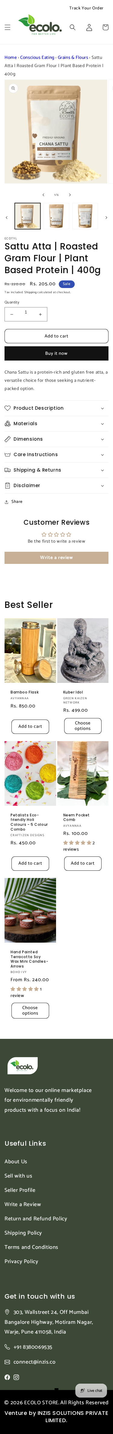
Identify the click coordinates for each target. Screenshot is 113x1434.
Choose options (83, 725)
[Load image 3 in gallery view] (85, 216)
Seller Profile (20, 1190)
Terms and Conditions (31, 1247)
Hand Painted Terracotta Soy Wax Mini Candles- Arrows (29, 959)
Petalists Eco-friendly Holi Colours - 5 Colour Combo (29, 822)
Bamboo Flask (25, 692)
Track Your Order (86, 8)
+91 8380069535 (33, 1347)
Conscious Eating (37, 57)
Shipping (30, 292)
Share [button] (17, 501)
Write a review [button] (56, 558)
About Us (16, 1161)
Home (11, 57)
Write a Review (23, 1204)
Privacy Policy (21, 1261)
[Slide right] (70, 195)
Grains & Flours (73, 57)
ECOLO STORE (41, 1402)
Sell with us (18, 1176)
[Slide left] (43, 195)
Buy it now (56, 353)
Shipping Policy (23, 1233)
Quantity (12, 303)
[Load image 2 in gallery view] (56, 216)
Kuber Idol (73, 692)
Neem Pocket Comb (76, 817)
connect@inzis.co (35, 1362)
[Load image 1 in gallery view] (27, 216)
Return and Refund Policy (36, 1218)
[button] (7, 27)
